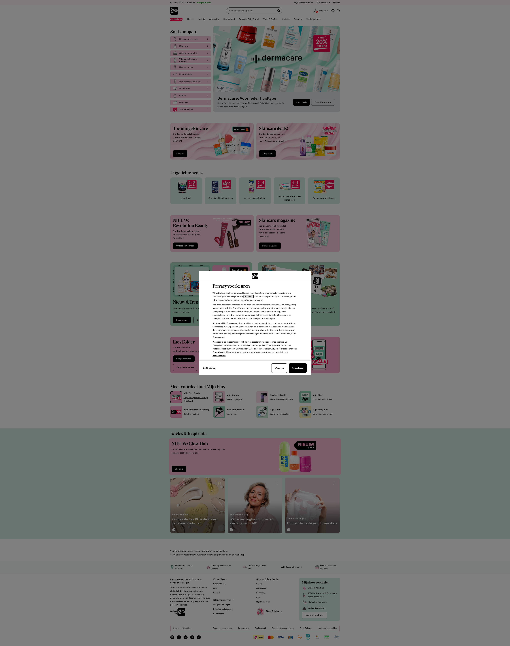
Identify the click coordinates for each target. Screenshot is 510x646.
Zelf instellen (209, 368)
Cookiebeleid (218, 352)
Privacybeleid (219, 356)
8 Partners (248, 296)
